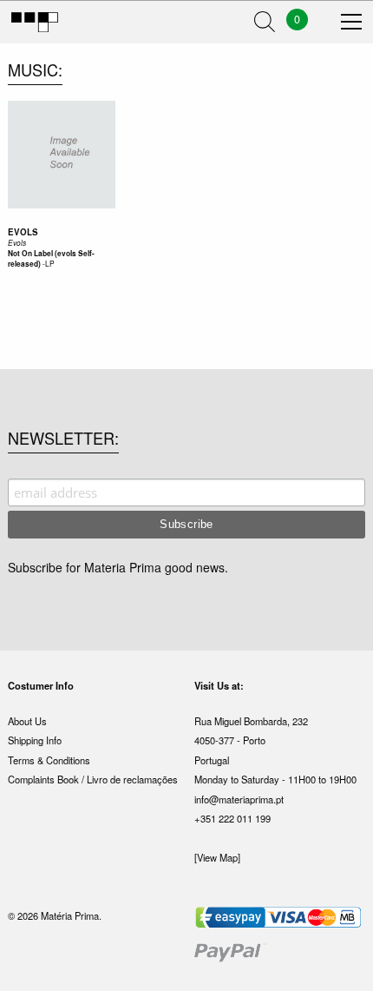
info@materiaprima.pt (239, 799)
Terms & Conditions (49, 760)
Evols (23, 232)
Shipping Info (35, 740)
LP (50, 263)
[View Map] (217, 857)
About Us (27, 721)
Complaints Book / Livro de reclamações (93, 779)
